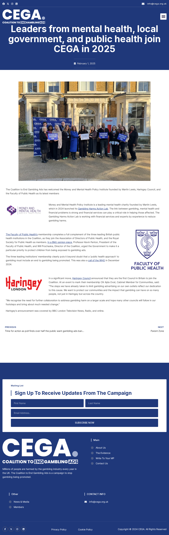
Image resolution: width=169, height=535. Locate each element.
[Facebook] (3, 4)
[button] (163, 16)
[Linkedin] (16, 4)
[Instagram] (12, 4)
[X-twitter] (8, 4)
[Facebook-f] (5, 529)
